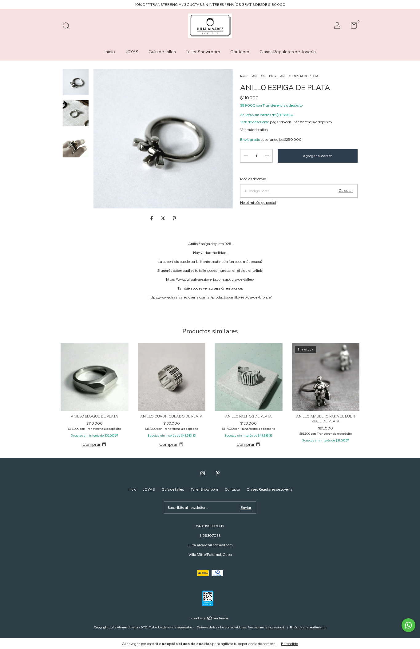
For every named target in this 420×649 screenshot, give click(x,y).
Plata (272, 76)
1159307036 (210, 535)
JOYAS (131, 51)
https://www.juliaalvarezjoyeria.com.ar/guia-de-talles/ (210, 279)
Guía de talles (162, 51)
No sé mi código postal (258, 202)
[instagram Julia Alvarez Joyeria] (202, 473)
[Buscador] (68, 26)
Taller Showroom (203, 51)
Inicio (110, 51)
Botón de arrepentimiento (308, 627)
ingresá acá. (276, 627)
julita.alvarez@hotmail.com (210, 545)
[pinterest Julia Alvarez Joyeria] (217, 473)
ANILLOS (258, 76)
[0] (352, 27)
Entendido (289, 643)
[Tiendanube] (210, 619)
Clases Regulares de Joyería (288, 51)
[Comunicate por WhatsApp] (408, 625)
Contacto (239, 51)
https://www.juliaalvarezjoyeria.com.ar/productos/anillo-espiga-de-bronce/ (210, 297)
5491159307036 (210, 526)
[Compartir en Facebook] (152, 218)
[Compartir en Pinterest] (174, 218)
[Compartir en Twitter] (163, 218)
